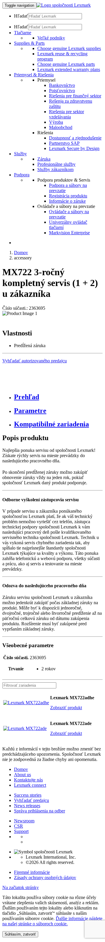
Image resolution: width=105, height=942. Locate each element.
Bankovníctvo (62, 85)
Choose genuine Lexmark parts (66, 64)
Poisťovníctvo (62, 90)
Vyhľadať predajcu (31, 800)
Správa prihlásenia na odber (39, 810)
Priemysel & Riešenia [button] (34, 74)
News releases (27, 805)
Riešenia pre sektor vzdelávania (66, 114)
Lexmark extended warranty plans (68, 69)
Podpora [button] (21, 174)
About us (22, 774)
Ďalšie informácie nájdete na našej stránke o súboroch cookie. (52, 921)
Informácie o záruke (67, 201)
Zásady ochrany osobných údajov (45, 877)
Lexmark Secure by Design (74, 148)
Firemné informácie (32, 872)
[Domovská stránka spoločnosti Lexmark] (63, 5)
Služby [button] (20, 153)
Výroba (56, 122)
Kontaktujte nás (28, 779)
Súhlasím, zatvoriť (20, 934)
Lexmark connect (30, 785)
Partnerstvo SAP (64, 143)
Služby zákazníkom (55, 169)
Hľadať (21, 15)
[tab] (58, 397)
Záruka (43, 158)
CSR (18, 826)
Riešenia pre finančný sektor (75, 95)
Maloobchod (60, 127)
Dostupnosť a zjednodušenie (75, 137)
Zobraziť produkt (66, 707)
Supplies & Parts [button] (29, 43)
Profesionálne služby (56, 164)
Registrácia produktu (68, 195)
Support (21, 831)
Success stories (27, 795)
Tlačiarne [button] (22, 32)
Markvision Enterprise (69, 232)
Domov (21, 252)
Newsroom (24, 820)
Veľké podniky (51, 37)
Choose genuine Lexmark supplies (69, 48)
